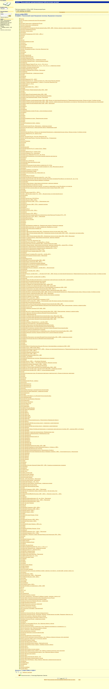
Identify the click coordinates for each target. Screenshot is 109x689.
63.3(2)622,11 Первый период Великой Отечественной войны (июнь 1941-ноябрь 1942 (41, 316)
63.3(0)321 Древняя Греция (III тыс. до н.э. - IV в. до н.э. (34, 64)
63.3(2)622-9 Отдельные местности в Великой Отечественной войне (37, 338)
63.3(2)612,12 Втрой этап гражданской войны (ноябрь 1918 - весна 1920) (38, 285)
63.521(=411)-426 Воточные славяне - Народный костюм (34, 643)
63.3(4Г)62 (23, 505)
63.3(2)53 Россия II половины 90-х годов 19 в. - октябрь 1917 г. (36, 254)
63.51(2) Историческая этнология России (31, 635)
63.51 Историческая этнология (28, 631)
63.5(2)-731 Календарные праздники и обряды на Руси (34, 617)
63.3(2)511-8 (23, 207)
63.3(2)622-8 (24, 335)
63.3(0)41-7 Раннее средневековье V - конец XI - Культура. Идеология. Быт (39, 82)
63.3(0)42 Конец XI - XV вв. (27, 83)
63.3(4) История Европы (26, 477)
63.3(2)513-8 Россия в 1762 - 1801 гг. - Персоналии (33, 216)
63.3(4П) (23, 518)
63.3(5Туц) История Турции (27, 557)
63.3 (22, 38)
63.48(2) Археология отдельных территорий (31, 603)
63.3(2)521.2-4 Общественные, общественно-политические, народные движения (40, 237)
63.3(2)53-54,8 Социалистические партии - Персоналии (34, 255)
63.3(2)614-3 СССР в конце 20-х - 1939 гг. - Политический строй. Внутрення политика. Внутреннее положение (47, 300)
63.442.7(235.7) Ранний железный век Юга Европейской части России (37, 597)
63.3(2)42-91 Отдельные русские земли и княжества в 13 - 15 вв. (36, 165)
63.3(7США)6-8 (24, 582)
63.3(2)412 (23, 159)
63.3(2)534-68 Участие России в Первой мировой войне (34, 264)
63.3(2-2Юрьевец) (25, 406)
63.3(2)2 (23, 144)
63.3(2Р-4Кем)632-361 (26, 444)
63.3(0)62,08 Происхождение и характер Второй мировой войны (36, 95)
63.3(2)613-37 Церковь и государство (30, 296)
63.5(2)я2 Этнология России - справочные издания (33, 619)
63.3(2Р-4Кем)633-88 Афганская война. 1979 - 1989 (33, 445)
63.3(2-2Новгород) (25, 400)
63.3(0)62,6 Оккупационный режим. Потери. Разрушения (34, 97)
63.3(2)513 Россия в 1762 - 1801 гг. (29, 213)
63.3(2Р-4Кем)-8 (24, 421)
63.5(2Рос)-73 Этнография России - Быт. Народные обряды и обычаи (37, 623)
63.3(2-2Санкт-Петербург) (27, 401)
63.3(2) (22, 124)
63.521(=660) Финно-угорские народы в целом (32, 658)
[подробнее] (19, 675)
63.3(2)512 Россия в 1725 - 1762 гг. (29, 210)
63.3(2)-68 (23, 135)
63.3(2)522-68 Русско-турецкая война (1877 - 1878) (33, 251)
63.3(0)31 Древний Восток (27, 56)
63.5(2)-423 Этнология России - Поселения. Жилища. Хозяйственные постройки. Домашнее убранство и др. (47, 614)
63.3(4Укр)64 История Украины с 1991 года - (31, 524)
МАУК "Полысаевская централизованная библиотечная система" (60, 679)
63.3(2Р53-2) (24, 468)
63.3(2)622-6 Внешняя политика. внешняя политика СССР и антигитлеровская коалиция (42, 332)
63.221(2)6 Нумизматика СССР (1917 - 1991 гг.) (32, 34)
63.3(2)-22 (23, 129)
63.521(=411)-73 (24, 647)
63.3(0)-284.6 (24, 44)
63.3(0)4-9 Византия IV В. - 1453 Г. (29, 79)
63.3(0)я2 (23, 117)
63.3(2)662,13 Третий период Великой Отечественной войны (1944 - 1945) (38, 367)
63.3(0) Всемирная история (27, 41)
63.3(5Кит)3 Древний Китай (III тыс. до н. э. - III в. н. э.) (34, 546)
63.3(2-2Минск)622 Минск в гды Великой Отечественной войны (36, 395)
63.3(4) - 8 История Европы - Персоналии (31, 478)
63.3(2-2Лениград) (25, 392)
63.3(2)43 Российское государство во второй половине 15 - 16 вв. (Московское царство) (42, 166)
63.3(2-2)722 (24, 382)
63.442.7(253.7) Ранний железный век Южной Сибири (33, 599)
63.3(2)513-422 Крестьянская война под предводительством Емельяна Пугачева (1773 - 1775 (43, 215)
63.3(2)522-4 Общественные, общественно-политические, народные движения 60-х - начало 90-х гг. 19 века (47, 245)
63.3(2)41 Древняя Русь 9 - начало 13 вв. (31, 151)
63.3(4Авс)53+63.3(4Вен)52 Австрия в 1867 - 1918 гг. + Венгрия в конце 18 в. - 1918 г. (41, 493)
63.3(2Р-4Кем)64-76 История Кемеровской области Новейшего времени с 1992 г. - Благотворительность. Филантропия (49, 451)
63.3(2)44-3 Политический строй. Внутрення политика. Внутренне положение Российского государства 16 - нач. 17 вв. (49, 178)
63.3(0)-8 (23, 50)
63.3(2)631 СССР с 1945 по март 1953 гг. (30, 347)
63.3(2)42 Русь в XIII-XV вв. (27, 160)
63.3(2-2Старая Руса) (26, 403)
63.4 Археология (25, 593)
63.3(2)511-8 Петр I (25, 208)
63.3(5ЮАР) (23, 558)
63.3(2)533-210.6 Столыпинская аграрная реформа (33, 263)
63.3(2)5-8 (23, 196)
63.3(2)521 (23, 224)
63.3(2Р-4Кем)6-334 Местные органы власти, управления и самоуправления (39, 426)
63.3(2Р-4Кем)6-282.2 (26, 424)
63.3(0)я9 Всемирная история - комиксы (30, 123)
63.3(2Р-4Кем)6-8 (25, 427)
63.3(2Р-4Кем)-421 (25, 418)
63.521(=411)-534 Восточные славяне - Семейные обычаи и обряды (37, 644)
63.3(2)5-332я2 (24, 195)
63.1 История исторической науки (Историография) (33, 20)
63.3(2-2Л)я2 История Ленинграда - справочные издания (34, 391)
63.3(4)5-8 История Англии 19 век (29, 484)
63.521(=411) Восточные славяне (29, 641)
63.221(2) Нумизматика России (28, 29)
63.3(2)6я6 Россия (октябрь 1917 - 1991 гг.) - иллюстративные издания (38, 370)
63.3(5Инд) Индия (25, 540)
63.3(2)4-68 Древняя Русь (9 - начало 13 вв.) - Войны (33, 148)
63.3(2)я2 (23, 374)
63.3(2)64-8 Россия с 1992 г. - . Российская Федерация (34, 365)
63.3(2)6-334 (24, 272)
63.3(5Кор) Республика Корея (28, 552)
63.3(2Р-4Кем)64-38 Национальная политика (31, 448)
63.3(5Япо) (23, 561)
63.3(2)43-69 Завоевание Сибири (28, 171)
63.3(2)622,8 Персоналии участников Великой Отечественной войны (37, 325)
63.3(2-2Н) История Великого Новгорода (30, 398)
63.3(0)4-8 (23, 77)
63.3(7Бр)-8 (23, 572)
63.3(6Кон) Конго (25, 567)
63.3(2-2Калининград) (26, 386)
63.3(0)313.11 (24, 62)
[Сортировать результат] (21, 672)
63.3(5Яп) (23, 560)
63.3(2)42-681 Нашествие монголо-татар (30, 162)
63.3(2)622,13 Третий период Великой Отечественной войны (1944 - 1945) (38, 319)
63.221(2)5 (23, 32)
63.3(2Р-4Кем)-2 (24, 412)
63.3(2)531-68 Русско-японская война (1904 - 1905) (33, 260)
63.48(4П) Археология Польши (28, 605)
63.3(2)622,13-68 (25, 320)
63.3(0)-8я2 (23, 52)
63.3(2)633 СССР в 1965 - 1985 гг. (29, 353)
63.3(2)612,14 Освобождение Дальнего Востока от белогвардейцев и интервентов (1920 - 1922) (44, 287)
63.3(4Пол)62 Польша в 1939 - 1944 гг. (30, 519)
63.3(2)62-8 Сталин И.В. (26, 306)
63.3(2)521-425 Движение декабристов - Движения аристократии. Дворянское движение (42, 225)
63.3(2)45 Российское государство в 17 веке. (31, 184)
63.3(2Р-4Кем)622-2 (25, 438)
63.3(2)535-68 (24, 269)
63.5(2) (22, 611)
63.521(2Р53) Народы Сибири (28, 640)
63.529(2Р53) (24, 664)
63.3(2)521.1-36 (24, 230)
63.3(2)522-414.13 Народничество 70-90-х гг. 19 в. (33, 249)
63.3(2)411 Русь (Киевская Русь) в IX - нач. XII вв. (33, 154)
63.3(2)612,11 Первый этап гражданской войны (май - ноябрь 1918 (37, 284)
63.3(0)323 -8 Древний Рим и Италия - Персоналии (33, 70)
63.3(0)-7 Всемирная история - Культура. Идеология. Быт (35, 49)
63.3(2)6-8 (23, 275)
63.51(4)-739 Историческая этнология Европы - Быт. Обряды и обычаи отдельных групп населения (45, 637)
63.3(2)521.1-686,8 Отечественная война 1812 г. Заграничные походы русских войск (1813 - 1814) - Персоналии (47, 236)
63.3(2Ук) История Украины (27, 474)
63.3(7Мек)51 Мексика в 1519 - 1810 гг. (30, 576)
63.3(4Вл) (23, 495)
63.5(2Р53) (23, 622)
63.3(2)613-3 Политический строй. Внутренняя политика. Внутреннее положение (40, 294)
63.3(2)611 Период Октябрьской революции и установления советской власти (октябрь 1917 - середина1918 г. (47, 279)
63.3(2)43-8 (23, 174)
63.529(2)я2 (23, 661)
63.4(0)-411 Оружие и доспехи (28, 594)
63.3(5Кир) (23, 543)
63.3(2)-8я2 (23, 142)
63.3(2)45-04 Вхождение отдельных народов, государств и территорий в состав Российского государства (46, 186)
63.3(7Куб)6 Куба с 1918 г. (27, 573)
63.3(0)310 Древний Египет (27, 58)
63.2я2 (22, 37)
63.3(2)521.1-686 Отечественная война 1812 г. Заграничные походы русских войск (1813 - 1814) (44, 231)
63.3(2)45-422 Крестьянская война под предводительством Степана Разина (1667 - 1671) (42, 187)
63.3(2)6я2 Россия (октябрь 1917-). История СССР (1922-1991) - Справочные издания (41, 368)
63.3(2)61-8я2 (24, 278)
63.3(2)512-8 (24, 212)
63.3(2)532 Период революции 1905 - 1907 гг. (31, 261)
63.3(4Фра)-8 (24, 530)
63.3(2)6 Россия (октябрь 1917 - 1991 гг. (30, 270)
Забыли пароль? (4, 17)
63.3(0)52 (23, 88)
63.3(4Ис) (23, 513)
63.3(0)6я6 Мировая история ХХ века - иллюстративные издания (36, 110)
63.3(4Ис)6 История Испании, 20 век (29, 515)
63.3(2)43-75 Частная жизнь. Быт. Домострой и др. (33, 172)
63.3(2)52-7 (23, 221)
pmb (79, 679)
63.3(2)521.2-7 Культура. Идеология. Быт (31, 240)
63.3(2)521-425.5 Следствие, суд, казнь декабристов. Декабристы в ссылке (39, 227)
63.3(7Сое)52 (24, 579)
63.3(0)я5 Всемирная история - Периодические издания (34, 118)
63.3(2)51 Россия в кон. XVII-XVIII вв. (30, 198)
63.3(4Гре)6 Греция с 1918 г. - (28, 510)
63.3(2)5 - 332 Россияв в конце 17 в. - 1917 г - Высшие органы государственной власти (42, 193)
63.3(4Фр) (23, 527)
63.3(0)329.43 (24, 71)
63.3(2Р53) (23, 463)
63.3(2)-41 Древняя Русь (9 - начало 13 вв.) (31, 133)
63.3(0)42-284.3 (24, 85)
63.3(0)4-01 (23, 76)
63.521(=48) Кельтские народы (28, 653)
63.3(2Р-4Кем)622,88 (26, 435)
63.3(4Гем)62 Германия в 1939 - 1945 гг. (30, 509)
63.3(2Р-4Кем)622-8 (25, 439)
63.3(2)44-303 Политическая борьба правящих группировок (35, 180)
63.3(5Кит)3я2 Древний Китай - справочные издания (33, 548)
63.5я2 (22, 665)
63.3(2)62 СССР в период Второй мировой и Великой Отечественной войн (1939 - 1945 (42, 303)
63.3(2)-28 (23, 130)
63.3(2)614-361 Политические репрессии (30, 302)
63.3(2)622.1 (24, 340)
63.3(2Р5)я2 (23, 462)
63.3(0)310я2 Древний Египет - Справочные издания (33, 59)
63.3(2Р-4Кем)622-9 (25, 441)
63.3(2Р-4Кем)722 (25, 454)
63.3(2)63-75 (24, 344)
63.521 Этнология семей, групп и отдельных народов (34, 638)
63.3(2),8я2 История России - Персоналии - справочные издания (36, 126)
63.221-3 (23, 35)
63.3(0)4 (23, 74)
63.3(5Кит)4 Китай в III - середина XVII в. (31, 549)
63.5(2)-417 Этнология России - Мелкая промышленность (34, 613)
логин (1, 12)
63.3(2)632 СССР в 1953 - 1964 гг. (29, 350)
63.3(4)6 (23, 487)
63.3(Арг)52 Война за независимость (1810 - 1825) (33, 585)
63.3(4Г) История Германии (27, 502)
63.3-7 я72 (23, 590)
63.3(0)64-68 (24, 109)
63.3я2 (22, 591)
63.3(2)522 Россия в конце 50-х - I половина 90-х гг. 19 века (35, 242)
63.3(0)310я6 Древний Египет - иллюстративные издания (34, 61)
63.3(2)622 (23, 309)
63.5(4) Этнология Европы (27, 625)
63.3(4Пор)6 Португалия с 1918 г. (29, 521)
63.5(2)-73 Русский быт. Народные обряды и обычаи (33, 616)
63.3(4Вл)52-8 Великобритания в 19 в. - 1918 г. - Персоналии (35, 499)
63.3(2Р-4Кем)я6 (25, 459)
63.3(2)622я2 (24, 341)
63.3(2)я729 (23, 377)
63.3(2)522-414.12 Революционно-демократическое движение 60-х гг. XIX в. (39, 248)
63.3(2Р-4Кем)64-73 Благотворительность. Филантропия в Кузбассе (37, 450)
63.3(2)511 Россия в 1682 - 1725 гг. (29, 199)
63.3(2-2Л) (23, 388)
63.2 (22, 22)
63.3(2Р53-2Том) (25, 469)
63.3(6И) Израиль (25, 566)
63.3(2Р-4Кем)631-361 (26, 442)
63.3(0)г (22, 114)
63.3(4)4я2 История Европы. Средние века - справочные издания (36, 483)
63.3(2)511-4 (23, 202)
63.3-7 (22, 588)
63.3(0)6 (23, 91)
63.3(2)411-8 (23, 157)
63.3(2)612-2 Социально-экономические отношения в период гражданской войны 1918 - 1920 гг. (44, 290)
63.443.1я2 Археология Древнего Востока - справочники (34, 600)
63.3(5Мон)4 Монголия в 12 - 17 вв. (29, 555)
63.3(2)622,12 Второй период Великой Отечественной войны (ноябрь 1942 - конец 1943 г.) (42, 317)
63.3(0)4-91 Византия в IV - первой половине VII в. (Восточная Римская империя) (40, 80)
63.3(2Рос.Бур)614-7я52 (26, 472)
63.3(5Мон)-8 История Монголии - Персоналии (32, 554)
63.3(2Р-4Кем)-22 (25, 414)
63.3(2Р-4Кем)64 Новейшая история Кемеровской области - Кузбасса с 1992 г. (39, 447)
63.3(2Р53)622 (24, 466)
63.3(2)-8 (23, 139)
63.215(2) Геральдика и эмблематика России (31, 23)
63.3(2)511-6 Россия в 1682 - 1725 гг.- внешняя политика (34, 204)
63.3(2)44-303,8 (24, 181)
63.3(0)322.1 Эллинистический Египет (30, 67)
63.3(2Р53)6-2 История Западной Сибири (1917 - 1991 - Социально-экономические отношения (43, 465)
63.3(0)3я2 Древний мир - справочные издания (32, 73)
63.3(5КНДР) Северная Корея (28, 551)
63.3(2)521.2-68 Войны (26, 239)
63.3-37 (22, 587)
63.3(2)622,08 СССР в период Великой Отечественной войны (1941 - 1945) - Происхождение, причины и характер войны (50, 311)
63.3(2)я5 (23, 376)
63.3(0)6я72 (23, 112)
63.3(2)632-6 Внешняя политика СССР (30, 352)
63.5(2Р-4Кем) (24, 620)
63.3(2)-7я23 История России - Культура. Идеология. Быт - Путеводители (38, 138)
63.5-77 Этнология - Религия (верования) (30, 629)
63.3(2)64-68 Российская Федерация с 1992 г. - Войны (34, 364)
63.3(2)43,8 (23, 168)
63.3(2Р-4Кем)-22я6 (25, 415)
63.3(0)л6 (23, 115)
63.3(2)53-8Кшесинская (26, 258)
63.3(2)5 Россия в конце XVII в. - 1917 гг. (30, 192)
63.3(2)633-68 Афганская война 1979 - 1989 (31, 355)
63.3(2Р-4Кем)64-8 (25, 453)
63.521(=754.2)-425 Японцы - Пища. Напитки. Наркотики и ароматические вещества (41, 659)
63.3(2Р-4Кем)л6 (25, 456)
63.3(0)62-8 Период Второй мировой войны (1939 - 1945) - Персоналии (37, 103)
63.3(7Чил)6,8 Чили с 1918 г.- (28, 584)
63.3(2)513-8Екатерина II (27, 218)
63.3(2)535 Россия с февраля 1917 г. (29, 266)
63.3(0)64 (23, 107)
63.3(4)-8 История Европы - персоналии (30, 480)
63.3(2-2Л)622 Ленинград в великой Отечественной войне (35, 389)
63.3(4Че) (23, 536)
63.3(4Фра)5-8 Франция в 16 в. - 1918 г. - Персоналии (33, 531)
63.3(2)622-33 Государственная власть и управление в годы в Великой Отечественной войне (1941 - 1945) (46, 331)
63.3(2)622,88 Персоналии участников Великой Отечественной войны (37, 326)
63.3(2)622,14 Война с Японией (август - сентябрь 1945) (34, 322)
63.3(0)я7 (23, 121)
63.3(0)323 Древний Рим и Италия (29, 68)
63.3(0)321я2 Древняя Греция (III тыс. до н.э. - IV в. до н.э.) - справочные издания (40, 65)
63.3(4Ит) (23, 516)
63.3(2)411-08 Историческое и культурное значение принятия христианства (39, 156)
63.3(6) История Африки (26, 564)
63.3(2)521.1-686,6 (25, 234)
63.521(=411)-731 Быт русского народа (30, 649)
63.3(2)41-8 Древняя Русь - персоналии (30, 153)
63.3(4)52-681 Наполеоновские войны (30, 486)
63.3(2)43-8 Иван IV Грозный (27, 175)
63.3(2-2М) (23, 394)
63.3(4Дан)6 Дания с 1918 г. (27, 512)
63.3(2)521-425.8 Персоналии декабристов (31, 228)
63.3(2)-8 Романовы (25, 141)
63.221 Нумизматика (26, 26)
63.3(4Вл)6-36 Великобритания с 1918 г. (30, 501)
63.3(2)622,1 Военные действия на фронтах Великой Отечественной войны (39, 313)
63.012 (22, 19)
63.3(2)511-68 (24, 205)
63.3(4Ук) (23, 522)
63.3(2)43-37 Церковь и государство (29, 169)
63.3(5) (22, 537)
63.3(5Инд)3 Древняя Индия (27, 542)
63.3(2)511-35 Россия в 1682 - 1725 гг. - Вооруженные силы (35, 201)
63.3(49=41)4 (24, 492)
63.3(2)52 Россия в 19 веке (27, 219)
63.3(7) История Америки (27, 569)
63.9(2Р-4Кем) (24, 668)
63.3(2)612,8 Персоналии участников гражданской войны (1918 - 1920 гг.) (38, 288)
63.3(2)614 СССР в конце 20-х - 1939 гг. (30, 297)
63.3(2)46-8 (23, 190)
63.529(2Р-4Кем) (25, 662)
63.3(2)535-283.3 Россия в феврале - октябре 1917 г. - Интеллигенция (37, 267)
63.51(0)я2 (23, 634)
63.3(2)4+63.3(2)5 (25, 147)
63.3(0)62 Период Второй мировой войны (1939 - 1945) (34, 94)
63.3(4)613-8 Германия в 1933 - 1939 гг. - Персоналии (33, 489)
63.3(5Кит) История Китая (27, 545)
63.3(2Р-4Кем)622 (25, 430)
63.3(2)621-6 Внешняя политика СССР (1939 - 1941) (33, 308)
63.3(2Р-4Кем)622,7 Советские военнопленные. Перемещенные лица (37, 432)
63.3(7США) (23, 581)
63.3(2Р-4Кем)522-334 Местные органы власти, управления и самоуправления (40, 423)
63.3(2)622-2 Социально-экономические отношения (33, 329)
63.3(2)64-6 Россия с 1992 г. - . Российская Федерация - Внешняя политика (39, 362)
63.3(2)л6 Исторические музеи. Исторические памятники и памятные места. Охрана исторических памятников (47, 373)
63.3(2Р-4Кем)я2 (25, 457)
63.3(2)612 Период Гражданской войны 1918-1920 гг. (33, 282)
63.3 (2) (22, 40)
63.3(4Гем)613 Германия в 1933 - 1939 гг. (30, 507)
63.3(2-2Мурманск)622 (26, 397)
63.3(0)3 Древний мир (26, 55)
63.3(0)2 (23, 53)
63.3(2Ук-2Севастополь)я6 (27, 475)
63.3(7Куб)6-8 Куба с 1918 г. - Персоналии (31, 575)
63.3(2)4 (23, 145)
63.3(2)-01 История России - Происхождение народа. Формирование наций (39, 127)
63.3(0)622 (23, 104)
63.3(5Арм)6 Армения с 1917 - (28, 539)
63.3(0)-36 (23, 46)
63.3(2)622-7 (24, 334)
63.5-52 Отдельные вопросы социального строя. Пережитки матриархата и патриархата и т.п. (43, 626)
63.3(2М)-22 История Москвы (28, 407)
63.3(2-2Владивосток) (26, 385)
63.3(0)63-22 (24, 106)
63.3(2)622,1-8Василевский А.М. (28, 314)
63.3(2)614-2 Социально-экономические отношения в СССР (35, 299)
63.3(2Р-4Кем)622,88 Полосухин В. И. (30, 436)
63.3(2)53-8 (23, 257)
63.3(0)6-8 (23, 92)
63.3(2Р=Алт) (24, 471)
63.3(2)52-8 (23, 222)
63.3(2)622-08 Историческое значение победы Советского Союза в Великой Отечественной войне (44, 328)
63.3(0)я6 (23, 120)
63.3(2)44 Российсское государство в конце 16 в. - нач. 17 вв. (36, 177)
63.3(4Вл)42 (23, 496)
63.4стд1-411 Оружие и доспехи (28, 607)
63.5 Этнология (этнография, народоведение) (32, 608)
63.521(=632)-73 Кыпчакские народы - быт (31, 656)
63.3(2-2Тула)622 (25, 404)
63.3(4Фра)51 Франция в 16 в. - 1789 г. (30, 533)
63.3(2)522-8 (24, 252)
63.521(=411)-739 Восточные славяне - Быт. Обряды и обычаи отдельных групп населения (43, 650)
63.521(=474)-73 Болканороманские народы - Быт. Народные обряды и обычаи (40, 652)
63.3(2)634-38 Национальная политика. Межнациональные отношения (37, 358)
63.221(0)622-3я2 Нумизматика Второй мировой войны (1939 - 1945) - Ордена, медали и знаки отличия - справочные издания (51, 28)
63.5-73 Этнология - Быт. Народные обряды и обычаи (34, 628)
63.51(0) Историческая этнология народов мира (32, 632)
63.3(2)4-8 (23, 150)
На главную (3, 0)
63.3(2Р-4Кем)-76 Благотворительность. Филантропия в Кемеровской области (39, 420)
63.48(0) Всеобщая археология (28, 602)
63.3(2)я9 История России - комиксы (29, 380)
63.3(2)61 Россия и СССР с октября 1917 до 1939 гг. (33, 276)
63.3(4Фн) (23, 525)
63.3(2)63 (23, 343)
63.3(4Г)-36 (23, 504)
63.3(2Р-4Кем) (24, 411)
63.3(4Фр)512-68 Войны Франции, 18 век (30, 528)
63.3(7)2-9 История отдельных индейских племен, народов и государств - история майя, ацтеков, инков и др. (47, 570)
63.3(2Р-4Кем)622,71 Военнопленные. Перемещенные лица (35, 433)
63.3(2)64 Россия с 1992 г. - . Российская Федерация (33, 361)
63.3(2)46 (23, 189)
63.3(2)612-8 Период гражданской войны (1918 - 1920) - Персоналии (37, 293)
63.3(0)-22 (23, 43)
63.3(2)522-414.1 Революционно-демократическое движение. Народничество (39, 246)
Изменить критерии (27, 672)
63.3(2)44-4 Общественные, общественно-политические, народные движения (39, 183)
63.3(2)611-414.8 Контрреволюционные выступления (33, 281)
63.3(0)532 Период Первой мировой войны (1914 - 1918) (34, 89)
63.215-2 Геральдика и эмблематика (29, 25)
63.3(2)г (22, 371)
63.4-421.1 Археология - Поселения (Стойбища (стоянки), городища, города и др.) (40, 596)
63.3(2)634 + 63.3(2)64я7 (26, 356)
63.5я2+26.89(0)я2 (25, 667)
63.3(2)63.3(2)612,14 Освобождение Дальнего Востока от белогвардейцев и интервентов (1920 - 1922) (45, 346)
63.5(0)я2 (23, 610)
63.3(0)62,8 (23, 98)
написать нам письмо (5, 29)
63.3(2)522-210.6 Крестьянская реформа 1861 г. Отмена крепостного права (39, 243)
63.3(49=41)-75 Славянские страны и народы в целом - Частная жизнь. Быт (39, 490)
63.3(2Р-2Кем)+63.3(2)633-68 (27, 409)
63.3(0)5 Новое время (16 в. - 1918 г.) (29, 86)
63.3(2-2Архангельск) (26, 383)
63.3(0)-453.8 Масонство (26, 47)
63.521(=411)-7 (24, 646)
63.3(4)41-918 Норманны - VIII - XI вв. (30, 481)
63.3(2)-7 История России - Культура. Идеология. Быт (34, 136)
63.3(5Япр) (23, 563)
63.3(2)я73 (23, 379)
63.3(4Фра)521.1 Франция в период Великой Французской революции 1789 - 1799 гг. (41, 534)
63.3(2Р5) (23, 460)
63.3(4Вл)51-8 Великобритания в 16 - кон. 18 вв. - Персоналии (36, 498)
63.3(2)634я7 (24, 359)
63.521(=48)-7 (24, 655)
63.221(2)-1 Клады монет (27, 31)
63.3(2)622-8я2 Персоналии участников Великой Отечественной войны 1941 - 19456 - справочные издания (46, 337)
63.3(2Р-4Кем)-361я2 (26, 417)
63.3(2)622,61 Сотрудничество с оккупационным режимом (35, 323)
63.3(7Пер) (23, 578)
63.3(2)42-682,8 (24, 163)
